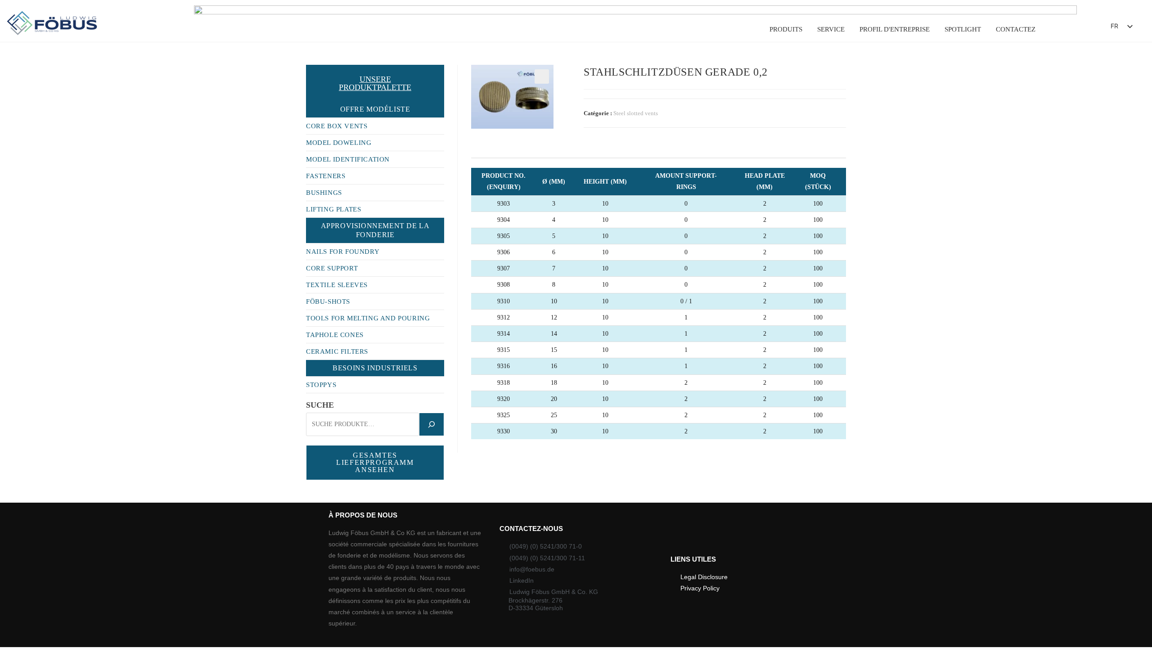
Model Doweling (338, 142)
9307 (477, 268)
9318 (477, 382)
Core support (332, 268)
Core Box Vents (336, 126)
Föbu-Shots (328, 301)
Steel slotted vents (635, 113)
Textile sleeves (337, 284)
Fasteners (325, 176)
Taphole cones (335, 334)
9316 (477, 366)
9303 (477, 203)
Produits (786, 29)
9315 (477, 349)
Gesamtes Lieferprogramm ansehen (375, 462)
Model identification (348, 159)
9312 (477, 317)
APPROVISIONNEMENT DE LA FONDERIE (375, 230)
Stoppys (321, 384)
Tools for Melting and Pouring (368, 318)
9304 (477, 219)
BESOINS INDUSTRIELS (375, 368)
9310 (477, 301)
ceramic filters (337, 351)
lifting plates (333, 209)
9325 (477, 415)
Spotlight (963, 29)
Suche (320, 405)
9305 (477, 236)
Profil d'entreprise (895, 29)
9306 (477, 252)
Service (831, 29)
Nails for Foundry (342, 251)
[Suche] (431, 424)
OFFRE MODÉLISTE (375, 109)
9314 (477, 333)
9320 (477, 399)
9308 (477, 284)
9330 (477, 431)
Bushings (324, 192)
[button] (1078, 28)
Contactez (1015, 29)
